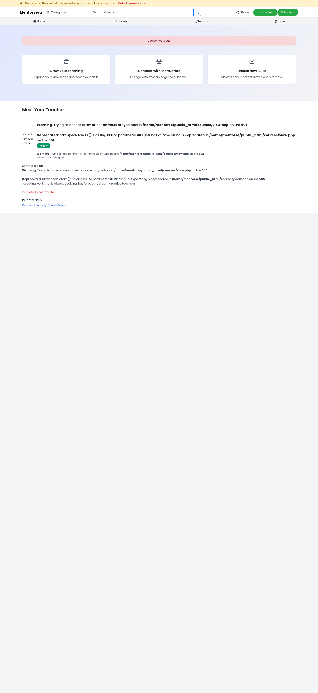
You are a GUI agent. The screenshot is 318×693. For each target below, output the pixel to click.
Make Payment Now (132, 3)
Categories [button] (59, 12)
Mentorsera (31, 12)
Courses (121, 21)
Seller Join (287, 12)
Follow (43, 146)
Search (202, 21)
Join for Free (265, 12)
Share (244, 12)
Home (40, 21)
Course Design (56, 205)
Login (281, 21)
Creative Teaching (34, 205)
